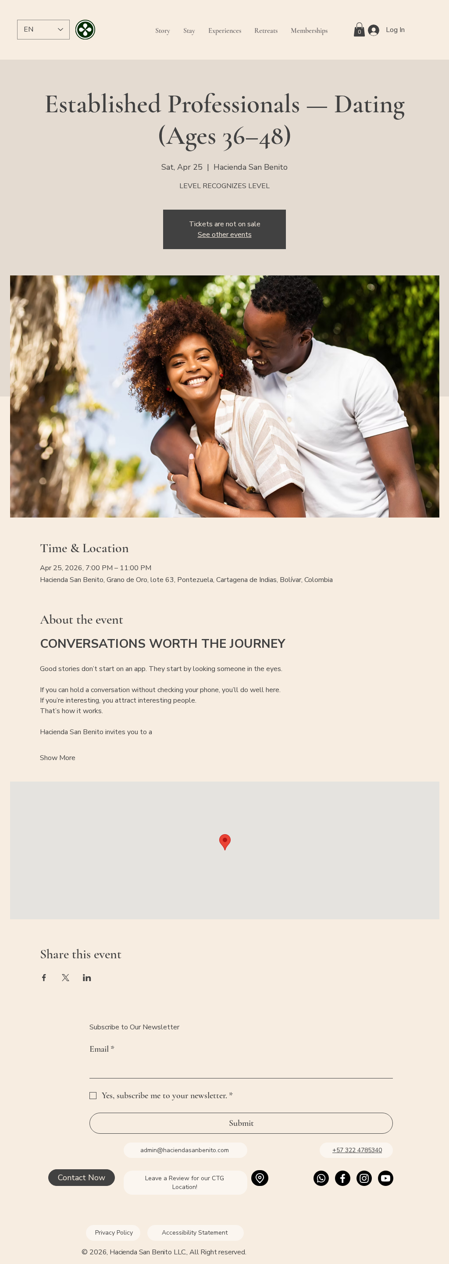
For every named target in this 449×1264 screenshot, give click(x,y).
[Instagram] (364, 1178)
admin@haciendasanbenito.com (184, 1150)
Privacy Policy (114, 1232)
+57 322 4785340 (357, 1150)
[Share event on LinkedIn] (87, 977)
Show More (57, 758)
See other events (225, 234)
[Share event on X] (65, 977)
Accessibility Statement (195, 1232)
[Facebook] (342, 1178)
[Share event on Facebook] (44, 977)
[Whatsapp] (321, 1178)
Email (101, 1049)
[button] (359, 29)
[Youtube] (385, 1178)
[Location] (259, 1178)
